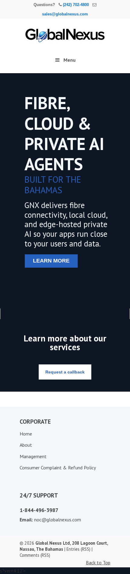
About (26, 445)
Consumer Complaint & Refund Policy (58, 468)
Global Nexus (65, 33)
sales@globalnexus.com (65, 14)
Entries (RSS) (78, 549)
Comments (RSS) (35, 555)
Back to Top (98, 562)
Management (33, 456)
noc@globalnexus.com (57, 520)
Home (26, 434)
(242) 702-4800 (76, 4)
